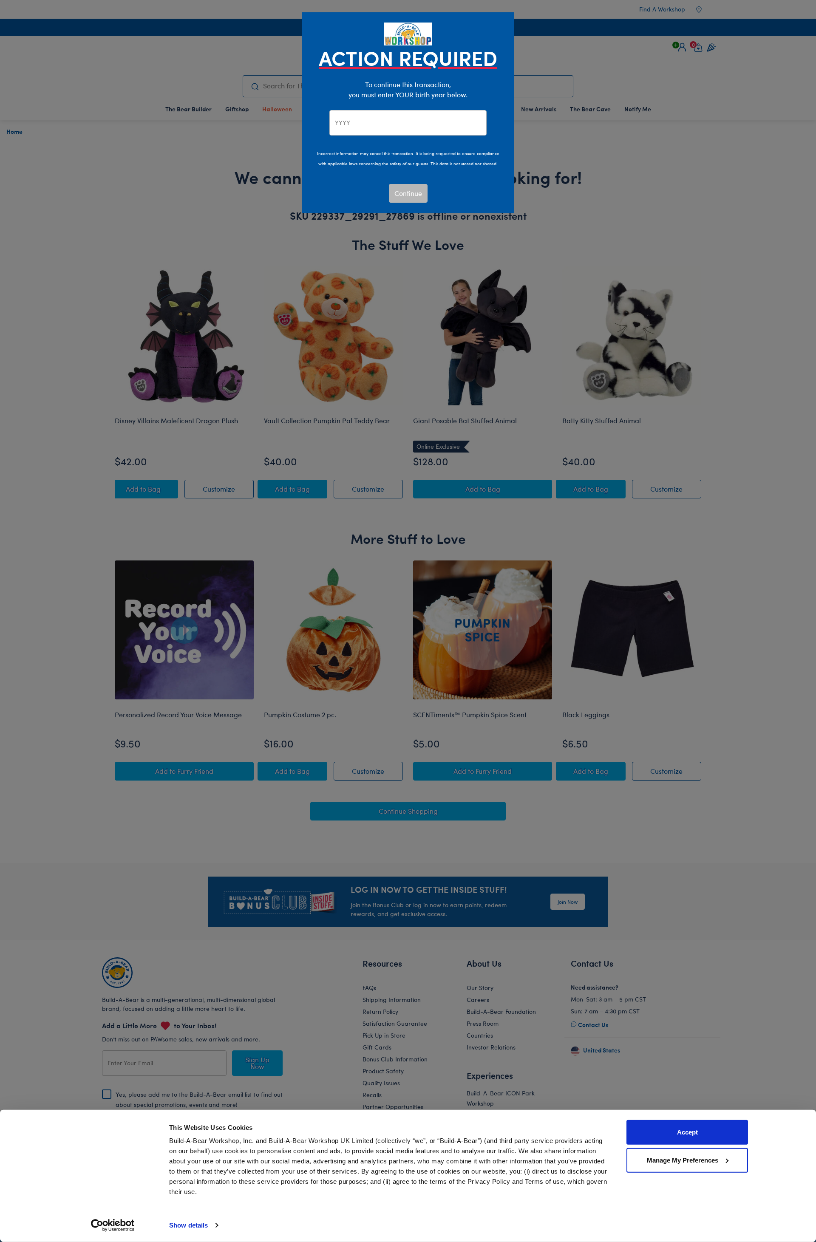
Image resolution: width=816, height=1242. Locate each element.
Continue (408, 193)
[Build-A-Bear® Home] (408, 32)
